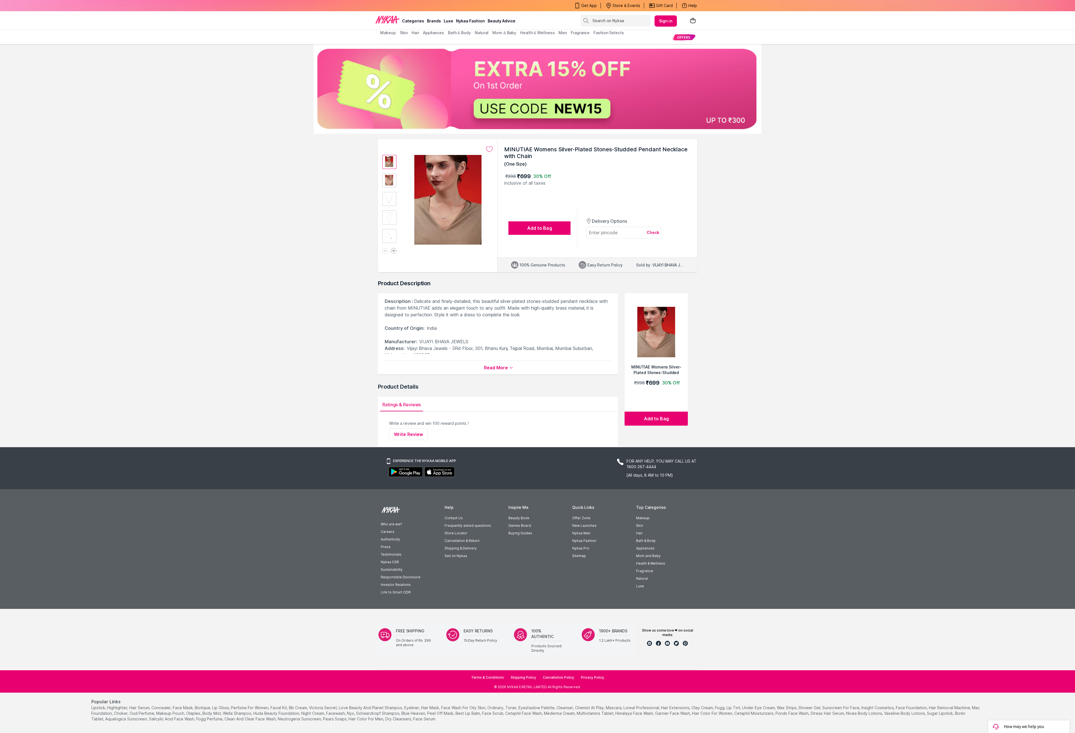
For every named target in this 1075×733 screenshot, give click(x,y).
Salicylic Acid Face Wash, (172, 718)
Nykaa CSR (390, 562)
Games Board (519, 525)
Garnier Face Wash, (673, 713)
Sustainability (392, 569)
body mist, (212, 713)
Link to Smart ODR (396, 592)
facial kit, (279, 707)
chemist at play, (590, 707)
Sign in (665, 20)
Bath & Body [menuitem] (459, 32)
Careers (387, 532)
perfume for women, (250, 707)
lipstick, (98, 707)
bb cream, (298, 707)
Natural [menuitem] (482, 32)
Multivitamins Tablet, (595, 713)
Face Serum (424, 718)
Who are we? (391, 524)
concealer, (161, 707)
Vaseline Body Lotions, (905, 713)
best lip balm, (468, 713)
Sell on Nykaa (456, 556)
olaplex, (193, 713)
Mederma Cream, (560, 713)
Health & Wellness (650, 563)
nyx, (351, 713)
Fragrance (644, 571)
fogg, (720, 707)
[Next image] (393, 251)
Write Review (408, 434)
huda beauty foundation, (276, 713)
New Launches (584, 525)
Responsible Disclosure (400, 577)
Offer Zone (581, 518)
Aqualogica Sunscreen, (126, 718)
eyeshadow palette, (536, 707)
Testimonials (391, 554)
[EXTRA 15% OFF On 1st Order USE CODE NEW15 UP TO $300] (537, 89)
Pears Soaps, (335, 718)
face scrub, (493, 713)
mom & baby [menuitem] (504, 32)
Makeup (642, 518)
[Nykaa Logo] (387, 19)
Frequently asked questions (468, 525)
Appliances (645, 548)
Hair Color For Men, (366, 718)
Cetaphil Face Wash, (524, 713)
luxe (448, 20)
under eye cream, (759, 707)
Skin (639, 525)
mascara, (614, 707)
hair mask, (430, 707)
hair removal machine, (950, 707)
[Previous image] (385, 251)
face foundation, (912, 707)
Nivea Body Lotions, (864, 713)
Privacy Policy (592, 677)
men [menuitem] (562, 32)
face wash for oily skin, (463, 707)
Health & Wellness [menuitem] (537, 32)
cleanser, (565, 707)
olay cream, (702, 707)
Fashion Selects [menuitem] (608, 32)
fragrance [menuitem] (580, 32)
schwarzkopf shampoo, (378, 713)
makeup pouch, (170, 713)
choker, (121, 713)
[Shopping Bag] (693, 21)
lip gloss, (221, 707)
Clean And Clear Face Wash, (251, 718)
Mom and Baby (648, 556)
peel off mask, (440, 713)
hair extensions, (675, 707)
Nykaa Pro (580, 548)
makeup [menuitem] (388, 32)
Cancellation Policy (558, 677)
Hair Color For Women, (712, 713)
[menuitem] (684, 37)
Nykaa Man (581, 533)
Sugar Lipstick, (940, 713)
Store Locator (456, 533)
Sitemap (579, 556)
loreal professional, (641, 707)
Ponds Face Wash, (792, 713)
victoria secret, (323, 707)
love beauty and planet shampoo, (371, 707)
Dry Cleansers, (398, 718)
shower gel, (809, 707)
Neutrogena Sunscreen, (300, 718)
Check (653, 232)
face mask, (183, 707)
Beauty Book (518, 518)
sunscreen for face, (841, 707)
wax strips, (787, 707)
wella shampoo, (237, 713)
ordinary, (495, 707)
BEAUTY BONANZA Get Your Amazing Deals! (425, 5)
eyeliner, (412, 707)
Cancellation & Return (462, 541)
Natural (642, 578)
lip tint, (733, 707)
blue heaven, (413, 713)
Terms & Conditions (487, 677)
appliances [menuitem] (433, 32)
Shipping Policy (523, 677)
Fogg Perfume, (209, 718)
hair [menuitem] (415, 32)
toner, (511, 707)
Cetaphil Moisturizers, (754, 713)
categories (413, 20)
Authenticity (390, 539)
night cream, (313, 713)
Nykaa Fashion (470, 20)
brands (434, 20)
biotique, (203, 707)
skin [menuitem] (404, 32)
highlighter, (117, 707)
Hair (639, 533)
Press (386, 547)
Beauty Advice (501, 20)
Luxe (640, 586)
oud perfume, (142, 713)
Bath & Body (646, 541)
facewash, (336, 713)
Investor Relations (396, 585)
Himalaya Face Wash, (634, 713)
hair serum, (139, 707)
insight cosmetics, (878, 707)
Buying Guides (520, 533)
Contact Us (454, 518)
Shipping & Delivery (461, 548)
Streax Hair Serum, (827, 713)
